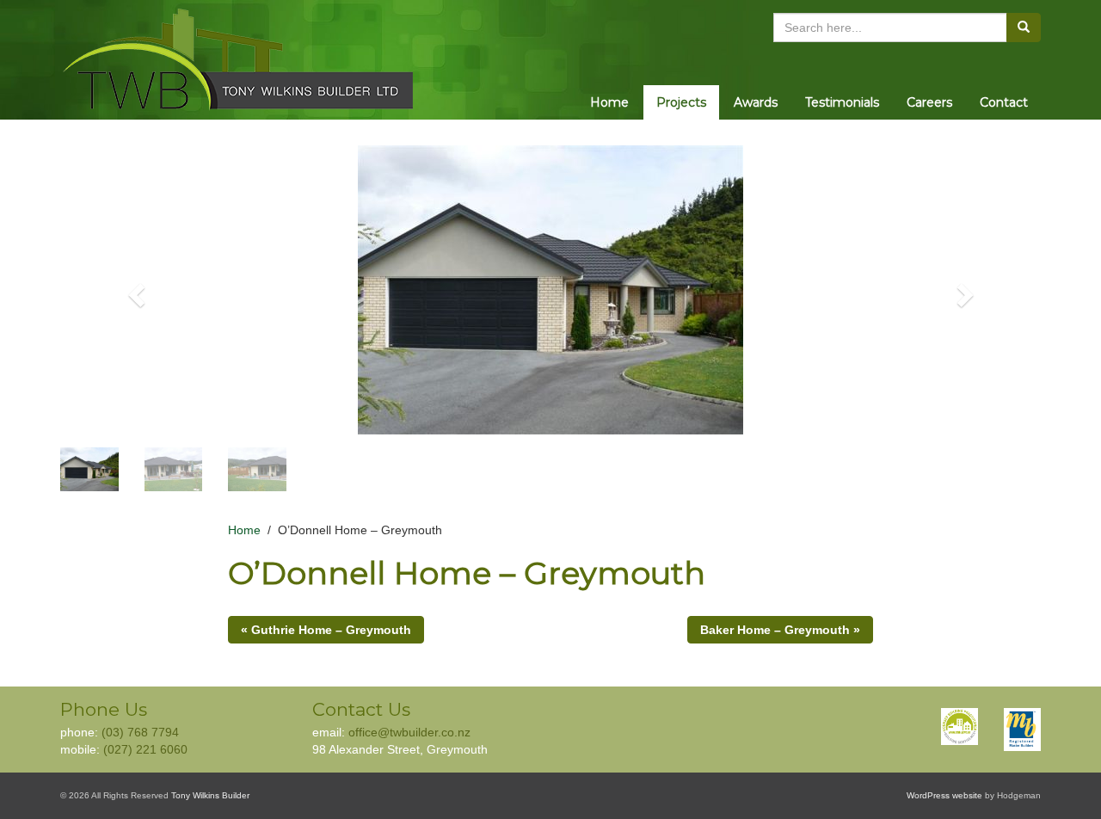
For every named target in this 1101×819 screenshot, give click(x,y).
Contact (1004, 102)
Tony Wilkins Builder (210, 795)
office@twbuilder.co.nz (409, 732)
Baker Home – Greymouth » (780, 630)
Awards (756, 102)
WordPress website (944, 795)
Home (609, 102)
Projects (681, 102)
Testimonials (842, 102)
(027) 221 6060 (145, 749)
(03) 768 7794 (140, 732)
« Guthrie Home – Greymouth (326, 630)
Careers (929, 102)
